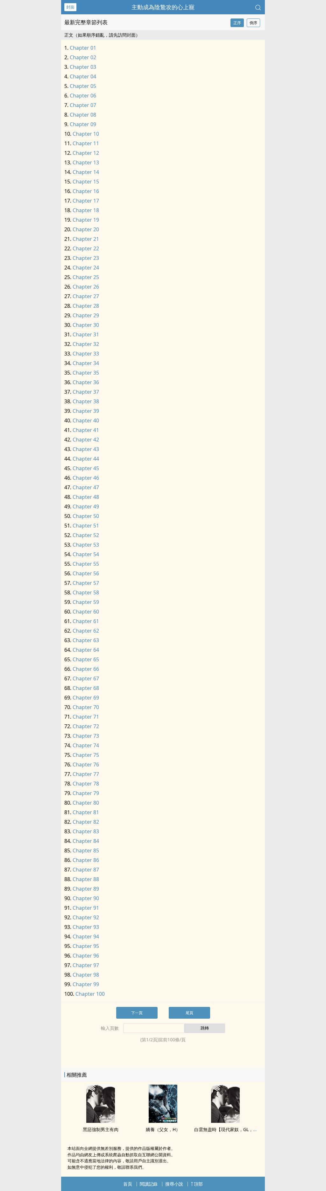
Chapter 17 (86, 200)
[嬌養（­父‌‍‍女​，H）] (163, 1120)
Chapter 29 (86, 315)
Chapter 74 (86, 745)
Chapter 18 (86, 210)
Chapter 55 (86, 563)
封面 (70, 7)
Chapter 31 (86, 334)
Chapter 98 (86, 974)
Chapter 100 (90, 993)
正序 (237, 22)
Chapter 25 (86, 277)
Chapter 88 (86, 879)
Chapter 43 (86, 449)
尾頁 (189, 1012)
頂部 (198, 1184)
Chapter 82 (86, 821)
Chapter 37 (86, 391)
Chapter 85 (86, 850)
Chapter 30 (86, 324)
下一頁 (137, 1012)
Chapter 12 (86, 152)
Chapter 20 (86, 229)
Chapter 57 (86, 582)
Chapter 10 (86, 133)
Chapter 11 (86, 143)
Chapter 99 (86, 984)
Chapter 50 (86, 516)
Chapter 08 (83, 114)
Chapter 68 (86, 688)
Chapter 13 (86, 162)
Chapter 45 (86, 468)
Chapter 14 (86, 172)
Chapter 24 (86, 267)
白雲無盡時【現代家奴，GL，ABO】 (230, 1129)
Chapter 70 (86, 707)
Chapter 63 (86, 640)
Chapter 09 (83, 124)
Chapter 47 (86, 487)
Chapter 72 (86, 726)
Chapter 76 (86, 764)
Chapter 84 (86, 840)
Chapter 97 (86, 965)
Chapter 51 (86, 525)
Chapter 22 (86, 248)
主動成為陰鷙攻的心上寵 (163, 7)
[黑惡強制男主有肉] (100, 1120)
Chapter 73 (86, 735)
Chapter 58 (86, 592)
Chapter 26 (86, 286)
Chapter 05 (83, 86)
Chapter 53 (86, 544)
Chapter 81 (86, 812)
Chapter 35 (86, 372)
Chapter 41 (86, 430)
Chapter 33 (86, 353)
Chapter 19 (86, 219)
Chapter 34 (86, 363)
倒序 (253, 22)
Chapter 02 (83, 57)
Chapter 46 (86, 477)
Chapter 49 (86, 506)
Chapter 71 (86, 716)
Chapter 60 (86, 611)
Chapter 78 (86, 783)
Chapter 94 (86, 936)
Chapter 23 (86, 258)
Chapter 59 (86, 602)
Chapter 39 (86, 410)
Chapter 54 (86, 554)
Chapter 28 (86, 305)
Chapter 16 (86, 191)
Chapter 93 (86, 926)
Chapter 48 (86, 496)
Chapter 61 (86, 621)
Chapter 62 (86, 630)
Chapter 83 (86, 831)
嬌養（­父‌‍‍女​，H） (163, 1129)
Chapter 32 (86, 344)
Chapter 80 (86, 802)
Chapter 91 (86, 907)
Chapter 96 (86, 955)
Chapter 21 (86, 238)
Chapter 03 (83, 66)
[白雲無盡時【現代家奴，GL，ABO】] (225, 1120)
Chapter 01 (83, 47)
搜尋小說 (174, 1184)
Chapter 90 (86, 898)
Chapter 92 (86, 917)
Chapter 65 (86, 659)
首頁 (127, 1184)
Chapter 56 (86, 573)
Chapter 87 (86, 869)
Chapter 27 (86, 296)
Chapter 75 (86, 754)
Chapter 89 (86, 888)
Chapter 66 (86, 668)
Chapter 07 (83, 105)
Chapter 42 (86, 439)
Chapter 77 (86, 774)
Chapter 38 (86, 401)
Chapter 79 (86, 793)
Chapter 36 (86, 382)
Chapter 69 (86, 697)
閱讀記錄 (149, 1184)
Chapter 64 (86, 649)
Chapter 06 (83, 95)
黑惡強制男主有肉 (100, 1129)
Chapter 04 (83, 76)
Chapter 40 (86, 420)
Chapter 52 (86, 535)
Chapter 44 (86, 458)
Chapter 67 (86, 678)
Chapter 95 (86, 946)
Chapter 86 (86, 860)
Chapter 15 (86, 181)
